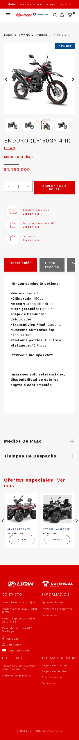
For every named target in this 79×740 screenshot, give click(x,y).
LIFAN (9, 148)
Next (73, 78)
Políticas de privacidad (18, 675)
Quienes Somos (52, 602)
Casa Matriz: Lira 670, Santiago (17, 630)
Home (8, 35)
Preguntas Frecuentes (57, 608)
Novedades (49, 615)
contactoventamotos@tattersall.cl (19, 602)
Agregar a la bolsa (54, 187)
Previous (6, 78)
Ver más (22, 540)
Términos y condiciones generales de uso (18, 667)
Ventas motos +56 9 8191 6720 (19, 610)
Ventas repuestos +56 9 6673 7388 (18, 620)
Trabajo (24, 35)
